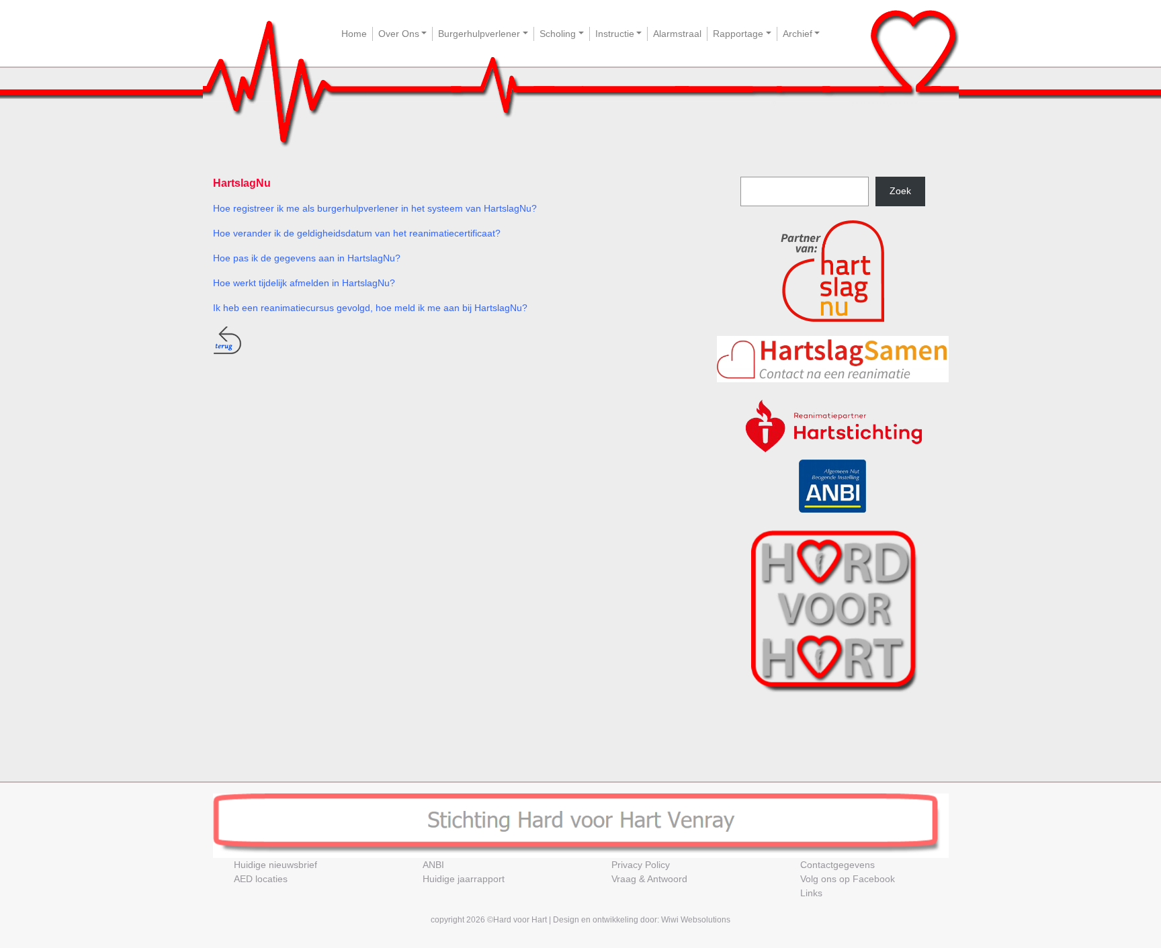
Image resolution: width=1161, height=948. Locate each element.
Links (811, 893)
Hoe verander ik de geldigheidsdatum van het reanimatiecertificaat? (357, 233)
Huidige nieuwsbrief (275, 864)
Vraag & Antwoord (649, 878)
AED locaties (261, 878)
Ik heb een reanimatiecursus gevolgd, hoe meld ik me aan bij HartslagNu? (370, 307)
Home (354, 33)
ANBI (433, 864)
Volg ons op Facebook (847, 878)
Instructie (614, 33)
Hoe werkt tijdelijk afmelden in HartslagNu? (304, 282)
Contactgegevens (837, 864)
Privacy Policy (640, 864)
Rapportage (738, 33)
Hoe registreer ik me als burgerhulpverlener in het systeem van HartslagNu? (375, 208)
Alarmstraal (677, 33)
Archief (797, 33)
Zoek (900, 190)
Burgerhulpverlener (479, 33)
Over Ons (398, 33)
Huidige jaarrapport (464, 878)
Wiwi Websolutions (695, 919)
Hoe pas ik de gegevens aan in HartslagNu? (306, 258)
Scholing (558, 33)
